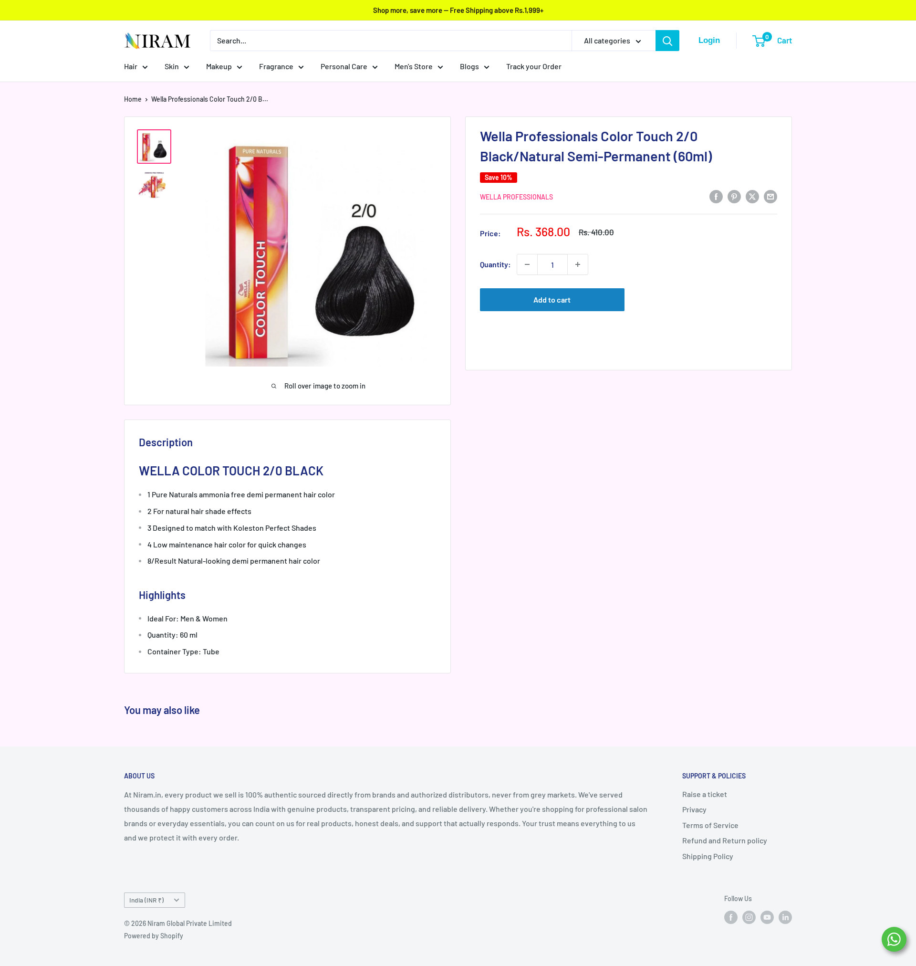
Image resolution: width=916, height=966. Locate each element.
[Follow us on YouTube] (767, 917)
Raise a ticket (704, 793)
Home (133, 99)
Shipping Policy (707, 856)
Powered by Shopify (153, 936)
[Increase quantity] (578, 264)
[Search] (667, 40)
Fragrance (276, 66)
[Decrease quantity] (527, 264)
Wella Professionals (516, 197)
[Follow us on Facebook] (731, 917)
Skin (172, 66)
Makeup (219, 66)
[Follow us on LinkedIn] (785, 917)
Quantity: (495, 264)
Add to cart (552, 299)
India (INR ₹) (146, 900)
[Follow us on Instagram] (749, 917)
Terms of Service (710, 825)
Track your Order (534, 66)
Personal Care (344, 66)
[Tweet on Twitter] (752, 196)
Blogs (469, 66)
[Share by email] (770, 196)
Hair (130, 66)
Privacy (694, 809)
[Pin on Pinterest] (734, 196)
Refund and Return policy (724, 840)
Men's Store (414, 66)
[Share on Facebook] (716, 196)
